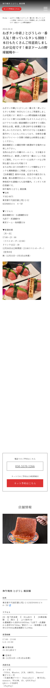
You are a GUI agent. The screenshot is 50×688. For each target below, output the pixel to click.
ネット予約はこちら (12, 9)
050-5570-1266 (25, 466)
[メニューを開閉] (45, 9)
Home (5, 18)
